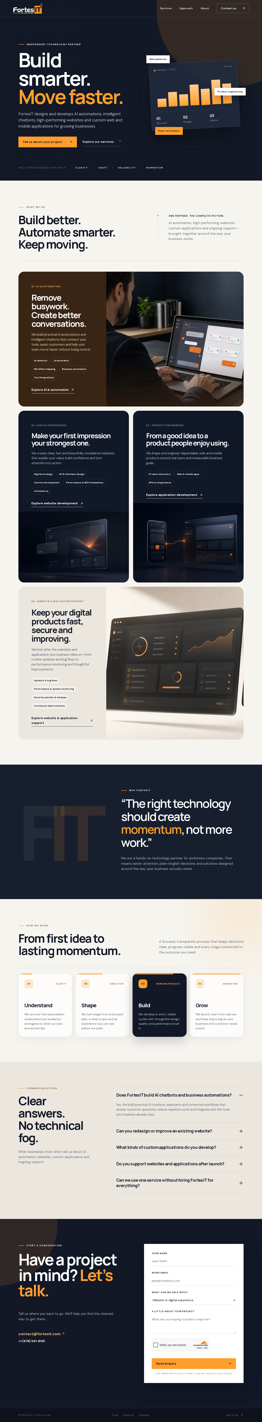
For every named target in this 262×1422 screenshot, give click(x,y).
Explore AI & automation (50, 390)
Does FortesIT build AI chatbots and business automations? (174, 1095)
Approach (186, 8)
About (205, 8)
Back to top (232, 1415)
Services (166, 8)
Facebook (128, 1415)
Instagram (144, 1415)
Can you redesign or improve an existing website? (164, 1131)
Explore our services (98, 142)
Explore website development (54, 503)
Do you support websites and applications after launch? (170, 1164)
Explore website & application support (54, 720)
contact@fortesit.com (40, 1333)
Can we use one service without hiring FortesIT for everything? (164, 1182)
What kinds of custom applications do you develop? (166, 1147)
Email (115, 1415)
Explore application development (171, 495)
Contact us (228, 8)
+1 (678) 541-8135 (31, 1341)
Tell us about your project (42, 142)
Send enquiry (166, 1363)
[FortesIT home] (28, 8)
